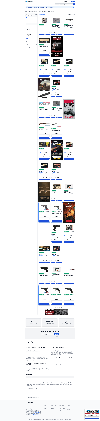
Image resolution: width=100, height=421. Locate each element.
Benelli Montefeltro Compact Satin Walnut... (56, 171)
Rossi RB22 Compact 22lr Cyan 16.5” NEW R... (44, 254)
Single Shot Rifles (29, 34)
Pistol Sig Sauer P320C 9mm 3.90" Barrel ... (43, 275)
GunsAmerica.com (34, 419)
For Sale (57, 4)
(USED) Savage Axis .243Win (55, 130)
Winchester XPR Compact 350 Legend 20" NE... (56, 67)
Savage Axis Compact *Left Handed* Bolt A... (68, 275)
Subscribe (56, 334)
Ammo (45, 410)
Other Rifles (28, 35)
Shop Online (26, 4)
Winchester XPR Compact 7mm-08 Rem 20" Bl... (69, 150)
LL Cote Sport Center (41, 48)
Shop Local (31, 4)
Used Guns (45, 408)
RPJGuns (52, 131)
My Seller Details (61, 405)
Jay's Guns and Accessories (66, 27)
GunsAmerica (30, 402)
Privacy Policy (61, 419)
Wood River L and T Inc (66, 235)
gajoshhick (52, 235)
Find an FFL (53, 408)
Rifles (45, 405)
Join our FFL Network (62, 408)
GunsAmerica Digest (36, 414)
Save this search (42, 14)
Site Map (70, 419)
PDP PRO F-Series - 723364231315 (42, 296)
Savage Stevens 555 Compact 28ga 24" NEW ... (56, 254)
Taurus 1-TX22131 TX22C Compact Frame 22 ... (68, 192)
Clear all (36, 14)
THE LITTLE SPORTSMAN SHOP (66, 193)
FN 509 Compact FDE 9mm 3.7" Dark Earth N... (44, 67)
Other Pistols (28, 29)
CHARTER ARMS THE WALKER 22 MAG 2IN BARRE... (69, 296)
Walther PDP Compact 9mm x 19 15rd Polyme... (56, 234)
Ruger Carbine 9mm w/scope (43, 26)
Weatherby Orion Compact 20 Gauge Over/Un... (43, 129)
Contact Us (68, 405)
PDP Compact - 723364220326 (56, 213)
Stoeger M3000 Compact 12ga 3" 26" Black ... (69, 67)
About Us (68, 409)
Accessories (46, 411)
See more (27, 38)
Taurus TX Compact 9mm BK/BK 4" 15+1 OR (56, 275)
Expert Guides (43, 4)
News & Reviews (37, 4)
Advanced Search (54, 405)
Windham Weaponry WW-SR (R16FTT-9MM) (68, 26)
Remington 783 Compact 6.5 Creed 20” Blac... (43, 46)
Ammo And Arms (40, 131)
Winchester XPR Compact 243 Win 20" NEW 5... (44, 171)
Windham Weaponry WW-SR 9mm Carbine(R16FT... (55, 26)
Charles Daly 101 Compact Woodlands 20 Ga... (43, 150)
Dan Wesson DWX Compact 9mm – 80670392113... (44, 213)
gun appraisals (37, 412)
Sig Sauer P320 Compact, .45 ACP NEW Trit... (43, 110)
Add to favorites (46, 32)
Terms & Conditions (65, 419)
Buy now (45, 34)
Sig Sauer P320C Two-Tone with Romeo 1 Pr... (56, 109)
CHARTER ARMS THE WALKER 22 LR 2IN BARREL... (56, 296)
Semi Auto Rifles (29, 30)
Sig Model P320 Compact (55, 192)
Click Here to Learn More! (49, 7)
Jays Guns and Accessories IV (53, 27)
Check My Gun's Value (49, 4)
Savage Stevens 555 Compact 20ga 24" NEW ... (56, 88)
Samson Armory (41, 214)
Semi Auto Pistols (29, 25)
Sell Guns (73, 1)
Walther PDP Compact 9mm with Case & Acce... (69, 233)
